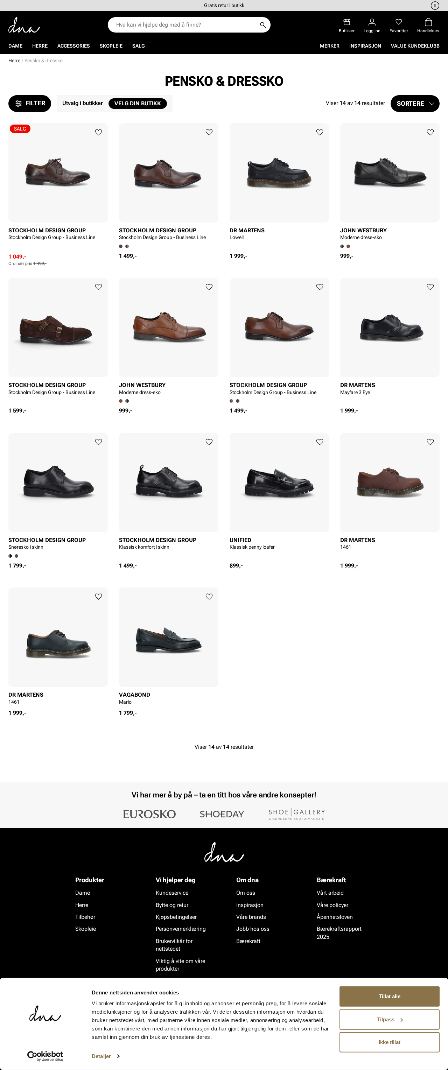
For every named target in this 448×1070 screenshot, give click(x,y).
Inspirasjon (365, 46)
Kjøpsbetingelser (176, 917)
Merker (330, 46)
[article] (58, 188)
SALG (138, 46)
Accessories (73, 46)
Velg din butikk (137, 103)
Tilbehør (85, 917)
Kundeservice (172, 892)
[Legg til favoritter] (98, 132)
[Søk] (263, 25)
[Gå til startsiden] (24, 25)
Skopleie (111, 46)
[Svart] (127, 401)
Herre (40, 46)
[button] (415, 103)
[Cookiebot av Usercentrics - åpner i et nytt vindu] (45, 1056)
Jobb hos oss (253, 928)
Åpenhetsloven (335, 917)
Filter (35, 103)
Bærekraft (248, 940)
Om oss (245, 892)
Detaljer (101, 1056)
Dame (15, 46)
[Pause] (434, 5)
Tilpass (385, 1019)
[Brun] (127, 246)
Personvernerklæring (181, 928)
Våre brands (251, 917)
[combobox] (185, 25)
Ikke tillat (389, 1042)
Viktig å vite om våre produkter (180, 964)
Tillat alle (389, 996)
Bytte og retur (172, 904)
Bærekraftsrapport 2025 (339, 932)
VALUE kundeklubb (415, 46)
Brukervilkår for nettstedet (174, 944)
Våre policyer (332, 904)
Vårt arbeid (330, 892)
